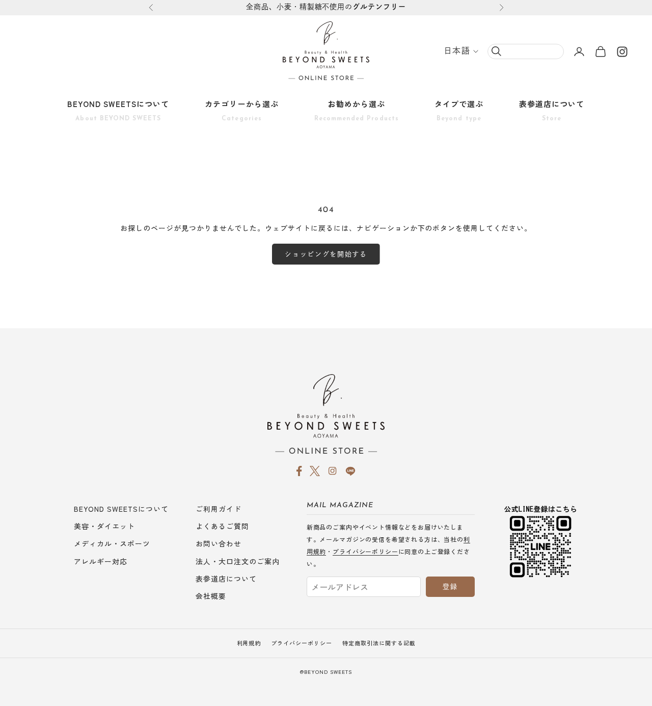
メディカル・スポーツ (112, 543)
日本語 (457, 51)
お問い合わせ (218, 543)
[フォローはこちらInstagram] (622, 51)
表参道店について (551, 110)
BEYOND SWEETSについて (118, 110)
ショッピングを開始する (326, 254)
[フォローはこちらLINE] (350, 471)
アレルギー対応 (100, 561)
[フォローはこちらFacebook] (299, 471)
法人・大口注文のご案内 (238, 561)
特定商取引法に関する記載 (379, 643)
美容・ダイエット (104, 526)
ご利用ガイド (218, 509)
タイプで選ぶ (458, 110)
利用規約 (249, 643)
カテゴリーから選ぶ (241, 110)
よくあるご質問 (222, 526)
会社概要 (211, 596)
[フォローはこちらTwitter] (315, 471)
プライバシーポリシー (365, 551)
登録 (450, 586)
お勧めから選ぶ (356, 110)
